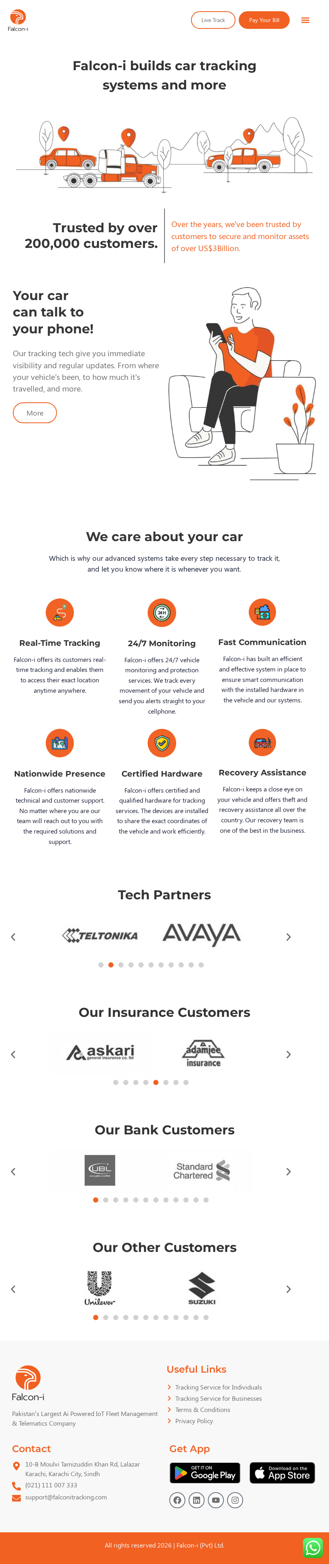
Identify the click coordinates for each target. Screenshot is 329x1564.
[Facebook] (177, 1500)
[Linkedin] (197, 1500)
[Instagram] (235, 1500)
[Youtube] (216, 1500)
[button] (305, 20)
